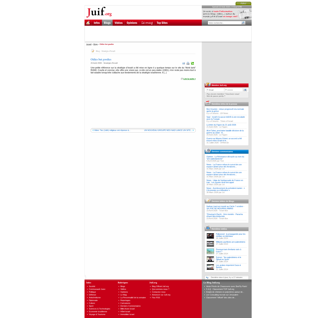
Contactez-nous (159, 292)
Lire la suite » (189, 79)
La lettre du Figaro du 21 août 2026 (221, 125)
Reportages (125, 300)
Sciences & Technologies (99, 309)
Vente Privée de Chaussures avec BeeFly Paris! (226, 286)
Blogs (95, 44)
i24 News (224, 113)
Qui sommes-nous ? (160, 289)
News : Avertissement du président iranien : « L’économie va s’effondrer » (225, 189)
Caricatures (125, 303)
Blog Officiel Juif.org (160, 286)
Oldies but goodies (101, 59)
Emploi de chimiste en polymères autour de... (225, 292)
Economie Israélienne (98, 311)
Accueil (89, 44)
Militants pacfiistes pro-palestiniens (230, 242)
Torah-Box (223, 210)
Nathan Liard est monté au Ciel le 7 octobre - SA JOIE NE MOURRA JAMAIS (225, 207)
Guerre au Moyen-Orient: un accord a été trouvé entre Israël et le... (224, 139)
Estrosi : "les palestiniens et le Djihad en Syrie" (228, 258)
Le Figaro (223, 127)
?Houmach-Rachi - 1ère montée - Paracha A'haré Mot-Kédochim (224, 215)
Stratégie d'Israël (108, 51)
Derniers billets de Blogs (223, 201)
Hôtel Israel (125, 311)
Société (92, 286)
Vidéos (123, 289)
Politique (92, 292)
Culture (92, 303)
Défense (92, 295)
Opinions (124, 292)
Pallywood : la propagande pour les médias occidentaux (231, 235)
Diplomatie (93, 300)
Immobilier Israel (127, 314)
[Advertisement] (169, 33)
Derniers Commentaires (130, 306)
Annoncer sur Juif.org (161, 295)
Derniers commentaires (222, 152)
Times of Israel (226, 121)
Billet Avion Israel (127, 309)
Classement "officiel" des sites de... (221, 297)
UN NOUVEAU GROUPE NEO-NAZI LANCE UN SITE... (168, 130)
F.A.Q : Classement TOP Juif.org (220, 289)
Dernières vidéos (219, 229)
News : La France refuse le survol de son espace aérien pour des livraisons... (224, 165)
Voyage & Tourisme (97, 314)
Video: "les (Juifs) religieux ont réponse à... (112, 130)
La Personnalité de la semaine (133, 297)
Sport (91, 306)
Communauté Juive (97, 289)
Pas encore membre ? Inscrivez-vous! (223, 94)
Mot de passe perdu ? (216, 96)
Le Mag (123, 295)
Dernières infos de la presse (224, 104)
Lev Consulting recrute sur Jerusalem (222, 295)
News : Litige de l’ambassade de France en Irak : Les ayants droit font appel (224, 181)
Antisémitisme (95, 297)
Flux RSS (156, 297)
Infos (88, 282)
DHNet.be (224, 143)
